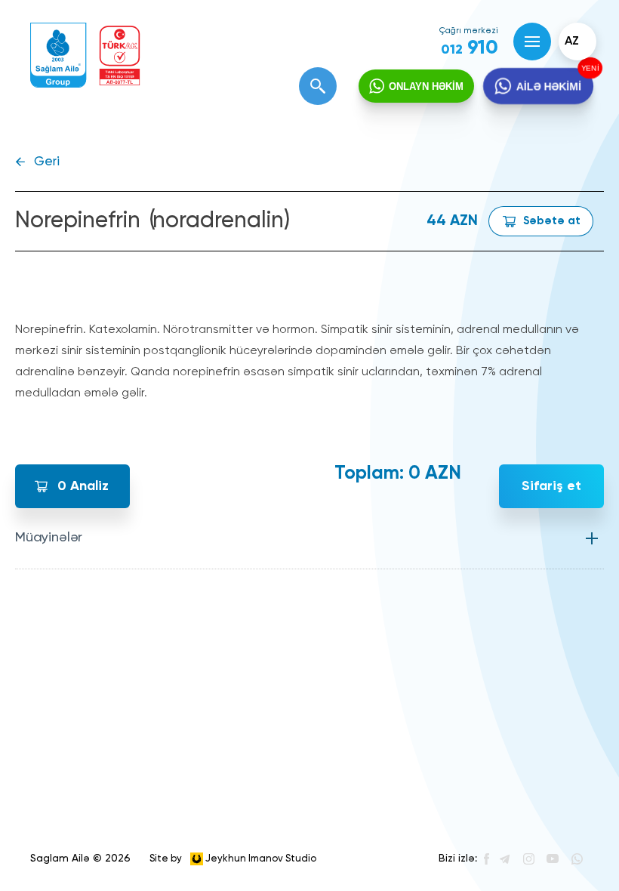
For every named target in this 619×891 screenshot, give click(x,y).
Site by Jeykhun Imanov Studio (232, 858)
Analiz (83, 486)
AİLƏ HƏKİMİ (549, 86)
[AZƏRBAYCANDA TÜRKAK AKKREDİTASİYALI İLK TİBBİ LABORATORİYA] (119, 55)
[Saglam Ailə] (58, 55)
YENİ (587, 68)
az (572, 41)
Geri (47, 162)
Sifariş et (551, 486)
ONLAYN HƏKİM (426, 86)
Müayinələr (48, 537)
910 (469, 48)
